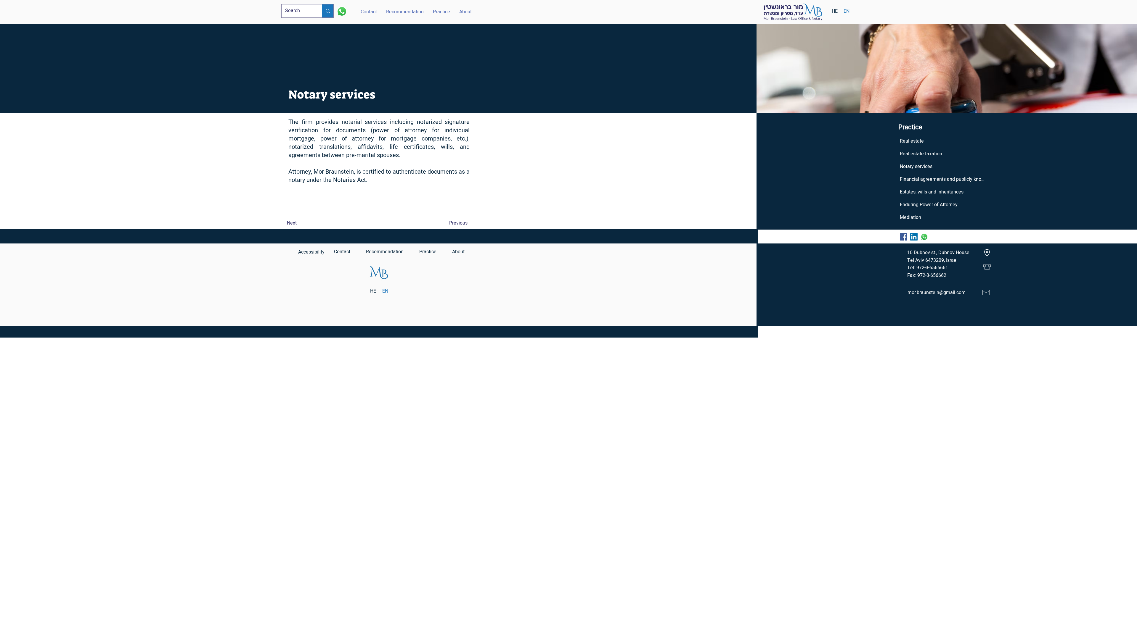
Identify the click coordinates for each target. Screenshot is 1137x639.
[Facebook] (903, 237)
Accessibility (311, 252)
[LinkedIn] (914, 237)
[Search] (327, 10)
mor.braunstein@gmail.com (937, 292)
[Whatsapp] (342, 11)
